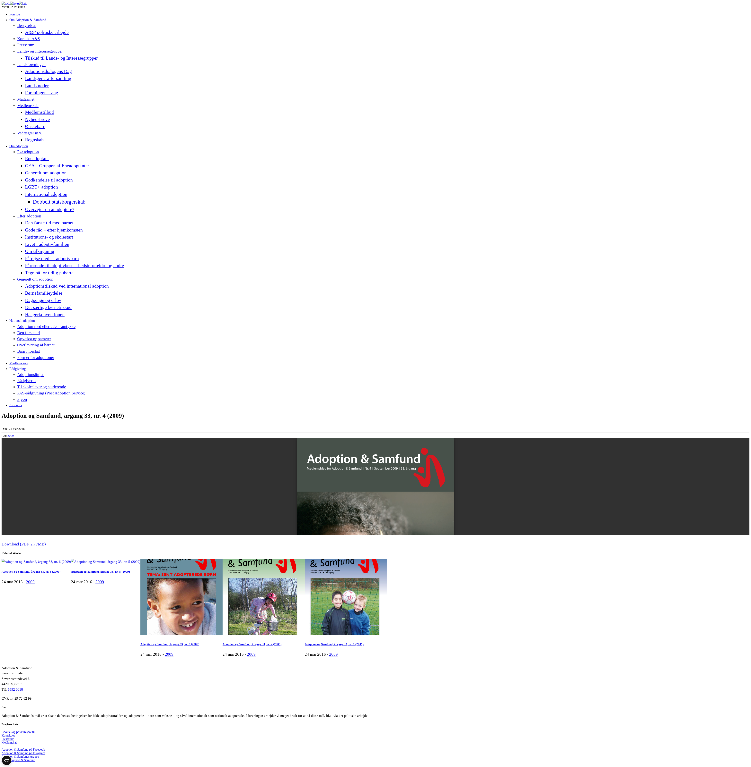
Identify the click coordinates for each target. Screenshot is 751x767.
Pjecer (22, 399)
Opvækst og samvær (34, 338)
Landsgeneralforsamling (48, 78)
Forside (14, 14)
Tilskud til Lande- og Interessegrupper (61, 58)
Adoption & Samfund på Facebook (23, 749)
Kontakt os (8, 735)
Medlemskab (28, 105)
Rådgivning (17, 369)
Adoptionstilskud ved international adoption (67, 286)
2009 (10, 435)
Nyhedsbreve (37, 119)
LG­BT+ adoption (41, 187)
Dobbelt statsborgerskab (59, 202)
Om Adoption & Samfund (27, 20)
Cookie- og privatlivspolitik (18, 732)
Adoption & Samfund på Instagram (23, 753)
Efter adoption (29, 216)
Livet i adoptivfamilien (47, 244)
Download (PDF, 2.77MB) (24, 544)
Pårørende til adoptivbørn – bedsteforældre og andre (74, 265)
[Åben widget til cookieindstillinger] (6, 760)
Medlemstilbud (39, 112)
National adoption (22, 321)
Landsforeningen (31, 64)
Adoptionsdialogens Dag (48, 71)
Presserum (25, 45)
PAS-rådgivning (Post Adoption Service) (51, 393)
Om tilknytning (39, 251)
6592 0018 (15, 689)
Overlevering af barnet (36, 345)
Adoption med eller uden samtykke (46, 326)
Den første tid (28, 332)
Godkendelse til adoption (49, 179)
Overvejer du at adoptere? (49, 209)
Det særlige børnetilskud (48, 307)
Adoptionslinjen (30, 374)
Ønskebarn (35, 126)
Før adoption (28, 151)
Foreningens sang (41, 92)
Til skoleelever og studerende (41, 386)
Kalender (15, 405)
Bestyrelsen (26, 25)
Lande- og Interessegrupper (40, 51)
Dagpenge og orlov (43, 300)
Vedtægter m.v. (29, 133)
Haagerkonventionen (45, 314)
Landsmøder (37, 85)
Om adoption (18, 146)
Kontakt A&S (28, 38)
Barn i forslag (28, 351)
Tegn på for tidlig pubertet (50, 272)
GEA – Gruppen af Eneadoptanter (57, 165)
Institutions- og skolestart (49, 237)
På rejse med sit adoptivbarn (52, 258)
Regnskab (34, 139)
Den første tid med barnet (49, 222)
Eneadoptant (37, 158)
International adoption (46, 194)
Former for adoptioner (35, 357)
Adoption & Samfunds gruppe (20, 756)
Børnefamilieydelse (43, 293)
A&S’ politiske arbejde (47, 32)
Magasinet (25, 99)
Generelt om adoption (45, 172)
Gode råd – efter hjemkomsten (54, 229)
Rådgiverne (26, 380)
